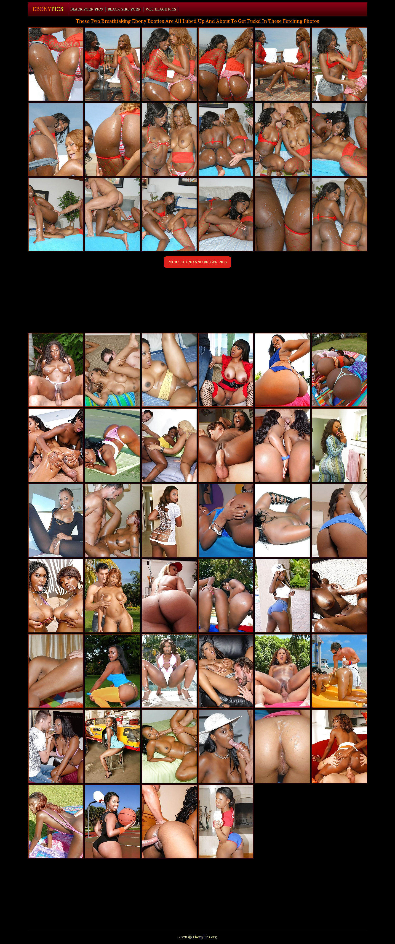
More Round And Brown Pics (197, 262)
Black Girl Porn (124, 9)
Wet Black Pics (161, 9)
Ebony (48, 9)
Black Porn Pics (86, 9)
